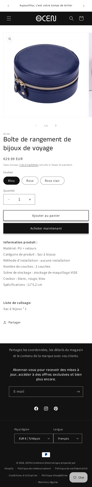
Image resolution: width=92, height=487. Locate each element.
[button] (9, 18)
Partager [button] (14, 322)
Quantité (9, 191)
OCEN (28, 462)
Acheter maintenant (46, 228)
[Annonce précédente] (8, 6)
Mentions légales (48, 482)
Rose (30, 181)
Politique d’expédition (55, 475)
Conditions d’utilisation (23, 475)
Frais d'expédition (28, 164)
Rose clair (52, 181)
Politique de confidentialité (71, 468)
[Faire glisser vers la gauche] (36, 125)
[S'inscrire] (78, 391)
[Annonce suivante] (84, 6)
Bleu (11, 181)
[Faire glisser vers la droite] (56, 125)
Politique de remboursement (34, 468)
